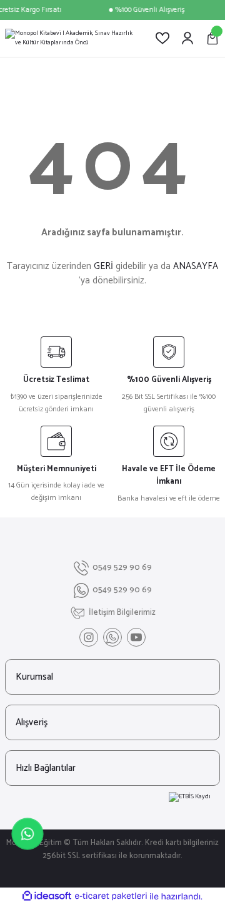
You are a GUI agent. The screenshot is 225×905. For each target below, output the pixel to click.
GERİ (103, 266)
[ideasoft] (47, 896)
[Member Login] (187, 38)
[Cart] (212, 38)
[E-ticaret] (111, 896)
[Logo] (70, 38)
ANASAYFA (195, 266)
